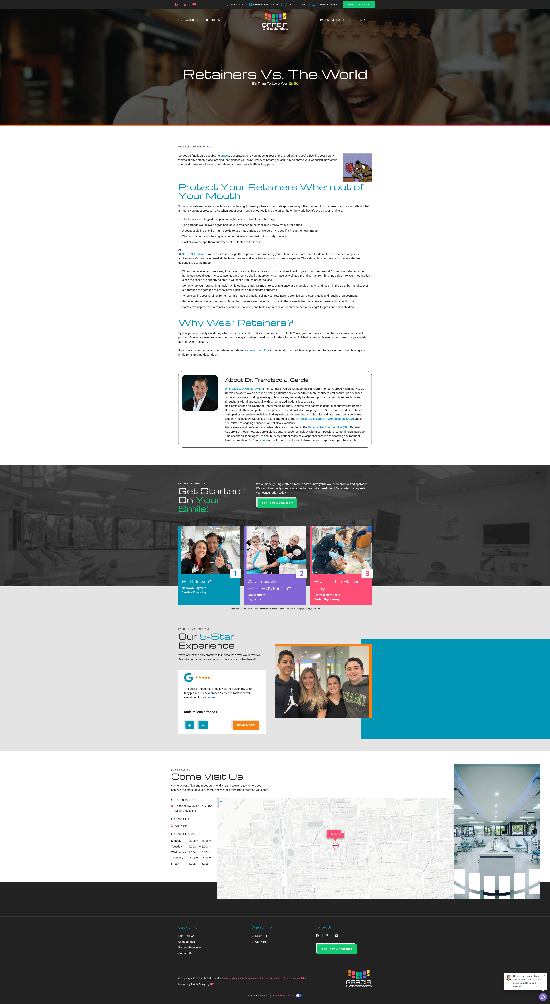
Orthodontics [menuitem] (216, 19)
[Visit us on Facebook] (176, 4)
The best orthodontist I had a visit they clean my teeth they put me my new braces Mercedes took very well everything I (218, 693)
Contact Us (365, 19)
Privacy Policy (241, 978)
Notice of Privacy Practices (266, 978)
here (265, 440)
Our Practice (186, 936)
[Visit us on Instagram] (185, 4)
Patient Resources (333, 19)
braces (225, 155)
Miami (336, 834)
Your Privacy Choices (283, 995)
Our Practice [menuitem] (186, 19)
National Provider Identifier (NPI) (328, 427)
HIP (212, 984)
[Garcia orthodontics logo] (359, 978)
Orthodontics (186, 941)
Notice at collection (258, 995)
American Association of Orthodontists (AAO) (325, 418)
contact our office (258, 350)
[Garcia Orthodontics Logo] (275, 21)
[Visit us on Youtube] (194, 4)
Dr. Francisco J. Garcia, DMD (243, 388)
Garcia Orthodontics (194, 254)
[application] (335, 848)
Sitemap (226, 978)
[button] (335, 846)
